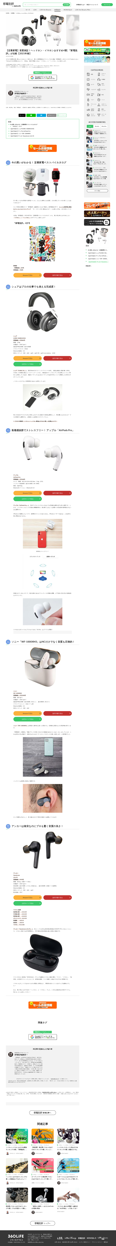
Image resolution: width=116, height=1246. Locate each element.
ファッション (93, 104)
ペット (103, 99)
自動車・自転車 (93, 109)
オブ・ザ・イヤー (104, 115)
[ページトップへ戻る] (111, 1231)
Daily (90, 126)
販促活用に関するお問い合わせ (50, 1092)
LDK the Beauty (45, 10)
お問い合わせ (58, 1242)
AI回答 (67, 4)
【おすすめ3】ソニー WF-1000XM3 (20, 133)
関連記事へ (89, 266)
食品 (103, 94)
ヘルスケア (93, 89)
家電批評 (57, 10)
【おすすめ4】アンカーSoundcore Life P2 (22, 136)
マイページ (107, 4)
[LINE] (31, 115)
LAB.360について (55, 1078)
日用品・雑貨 (93, 94)
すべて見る (97, 190)
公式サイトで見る (28, 364)
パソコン (93, 79)
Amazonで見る (27, 275)
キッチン (104, 89)
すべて (28, 10)
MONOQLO (68, 10)
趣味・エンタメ (104, 109)
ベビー (92, 99)
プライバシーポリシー (97, 1242)
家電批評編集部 (20, 93)
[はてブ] (41, 115)
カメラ (92, 84)
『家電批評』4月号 (17, 126)
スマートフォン (104, 74)
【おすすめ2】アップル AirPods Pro (20, 131)
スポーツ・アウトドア (104, 104)
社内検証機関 (49, 1236)
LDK (35, 10)
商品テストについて (92, 4)
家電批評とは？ (80, 4)
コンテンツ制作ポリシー (85, 1242)
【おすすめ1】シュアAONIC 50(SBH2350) (22, 128)
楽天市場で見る (57, 275)
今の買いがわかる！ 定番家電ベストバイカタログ (23, 124)
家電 (92, 74)
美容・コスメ (103, 84)
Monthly (104, 126)
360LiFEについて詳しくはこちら (36, 1242)
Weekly (97, 126)
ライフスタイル (93, 115)
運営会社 (106, 1242)
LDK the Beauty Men (82, 10)
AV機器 (103, 79)
